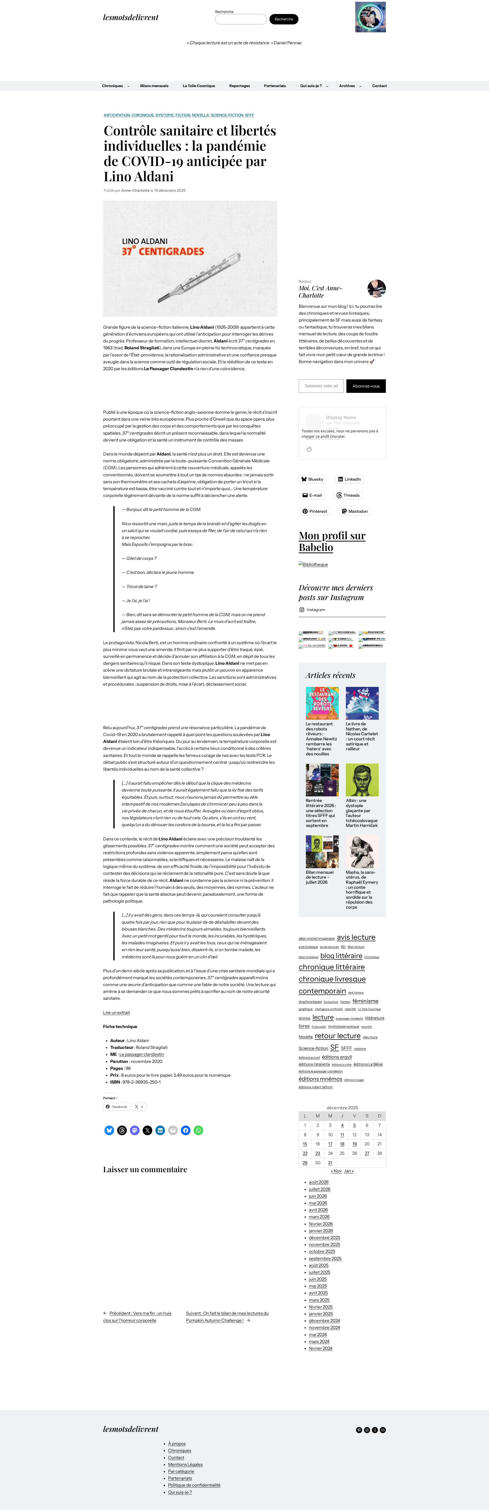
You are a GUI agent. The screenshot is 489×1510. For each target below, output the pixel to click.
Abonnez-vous (366, 386)
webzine (360, 1048)
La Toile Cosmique (369, 1009)
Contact (176, 1457)
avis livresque (308, 947)
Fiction (182, 115)
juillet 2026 (319, 1189)
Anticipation (117, 115)
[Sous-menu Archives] (360, 86)
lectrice (304, 1018)
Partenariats (180, 1478)
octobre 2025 (322, 1251)
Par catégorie (181, 1471)
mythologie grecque (343, 1026)
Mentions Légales (185, 1464)
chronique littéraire (332, 966)
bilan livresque (308, 957)
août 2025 (319, 1265)
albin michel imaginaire (317, 938)
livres (304, 1026)
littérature (374, 1017)
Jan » (349, 1170)
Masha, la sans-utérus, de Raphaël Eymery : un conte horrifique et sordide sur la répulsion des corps (362, 890)
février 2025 (321, 1306)
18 (342, 1143)
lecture (323, 1017)
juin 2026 (318, 1196)
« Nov (336, 1170)
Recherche (224, 11)
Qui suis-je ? (180, 1492)
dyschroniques (310, 1002)
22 (305, 1153)
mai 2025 (318, 1286)
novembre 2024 (324, 1327)
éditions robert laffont (316, 1087)
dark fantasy (356, 992)
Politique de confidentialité (194, 1485)
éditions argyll (337, 1057)
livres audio (319, 1026)
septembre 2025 (325, 1258)
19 (354, 1143)
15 (305, 1143)
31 (330, 1162)
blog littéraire (341, 955)
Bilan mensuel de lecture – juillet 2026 (320, 877)
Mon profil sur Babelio (332, 540)
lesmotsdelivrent (130, 17)
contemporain (322, 990)
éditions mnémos (320, 1078)
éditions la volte (341, 1064)
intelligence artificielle (329, 1009)
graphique (306, 1009)
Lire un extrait (116, 1012)
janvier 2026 (321, 1230)
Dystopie (165, 115)
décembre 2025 (324, 1237)
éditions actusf (309, 1057)
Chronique (143, 115)
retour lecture (338, 1035)
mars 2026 (319, 1216)
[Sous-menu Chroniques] (128, 86)
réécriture (370, 1037)
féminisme (365, 1001)
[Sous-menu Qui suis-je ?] (327, 86)
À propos (177, 1443)
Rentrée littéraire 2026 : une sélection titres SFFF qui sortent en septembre (321, 813)
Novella (200, 115)
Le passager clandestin (141, 1054)
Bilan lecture (356, 947)
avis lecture (356, 937)
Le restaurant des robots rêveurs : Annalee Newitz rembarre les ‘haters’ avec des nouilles (321, 739)
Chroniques (179, 1450)
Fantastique (331, 1002)
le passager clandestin (349, 1018)
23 (317, 1153)
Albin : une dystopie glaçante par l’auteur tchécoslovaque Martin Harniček (362, 813)
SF (334, 1047)
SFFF (249, 115)
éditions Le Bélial (368, 1064)
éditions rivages (354, 1080)
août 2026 (319, 1182)
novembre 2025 (324, 1244)
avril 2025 (318, 1292)
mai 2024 (318, 1334)
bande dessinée (329, 947)
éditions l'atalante (314, 1064)
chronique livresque (332, 978)
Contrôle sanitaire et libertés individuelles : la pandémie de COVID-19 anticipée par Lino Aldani (190, 153)
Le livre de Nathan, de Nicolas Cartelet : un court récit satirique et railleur (362, 736)
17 (330, 1143)
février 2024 (320, 1348)
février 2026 (321, 1223)
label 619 (350, 1009)
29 (305, 1162)
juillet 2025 (319, 1272)
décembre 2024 (324, 1320)
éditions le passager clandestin (321, 1071)
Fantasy (345, 1002)
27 (367, 1153)
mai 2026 (318, 1203)
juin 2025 (318, 1279)
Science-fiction (227, 115)
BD (343, 947)
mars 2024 (319, 1341)
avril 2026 (318, 1209)
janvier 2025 (321, 1313)
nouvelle (366, 1026)
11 (342, 1134)
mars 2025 (319, 1300)
